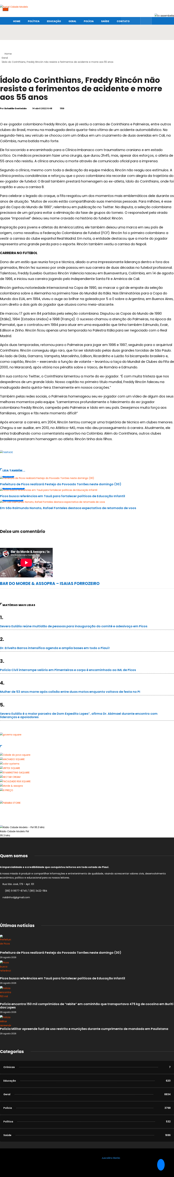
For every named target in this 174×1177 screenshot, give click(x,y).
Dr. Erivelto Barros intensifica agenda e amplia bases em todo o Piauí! (55, 648)
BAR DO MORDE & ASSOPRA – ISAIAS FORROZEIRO (50, 583)
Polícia (89, 21)
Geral (72, 21)
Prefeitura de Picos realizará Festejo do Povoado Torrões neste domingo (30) (60, 484)
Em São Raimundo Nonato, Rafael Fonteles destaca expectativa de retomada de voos (68, 508)
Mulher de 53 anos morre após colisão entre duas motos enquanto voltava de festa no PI (70, 692)
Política (33, 21)
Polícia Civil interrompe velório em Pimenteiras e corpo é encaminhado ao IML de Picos (68, 670)
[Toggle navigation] (5, 9)
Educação (54, 21)
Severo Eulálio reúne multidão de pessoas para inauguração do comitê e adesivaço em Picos (73, 626)
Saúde (105, 21)
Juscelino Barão (111, 1158)
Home (16, 21)
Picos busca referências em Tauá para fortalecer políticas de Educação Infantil (62, 496)
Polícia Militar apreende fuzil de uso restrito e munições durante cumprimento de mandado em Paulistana (84, 1029)
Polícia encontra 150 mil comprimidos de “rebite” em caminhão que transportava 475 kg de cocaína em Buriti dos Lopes (86, 1005)
